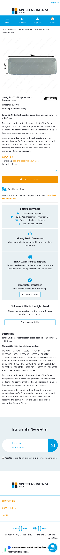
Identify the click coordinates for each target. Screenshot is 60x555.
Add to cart (32, 179)
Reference (6, 105)
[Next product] (57, 31)
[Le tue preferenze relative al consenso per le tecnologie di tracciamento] (5, 550)
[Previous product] (55, 31)
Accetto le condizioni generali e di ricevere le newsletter (31, 458)
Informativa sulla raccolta (16, 551)
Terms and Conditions (44, 535)
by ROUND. (53, 538)
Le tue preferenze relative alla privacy (29, 547)
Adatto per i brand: (11, 108)
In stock (5, 164)
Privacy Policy (11, 535)
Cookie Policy (26, 535)
